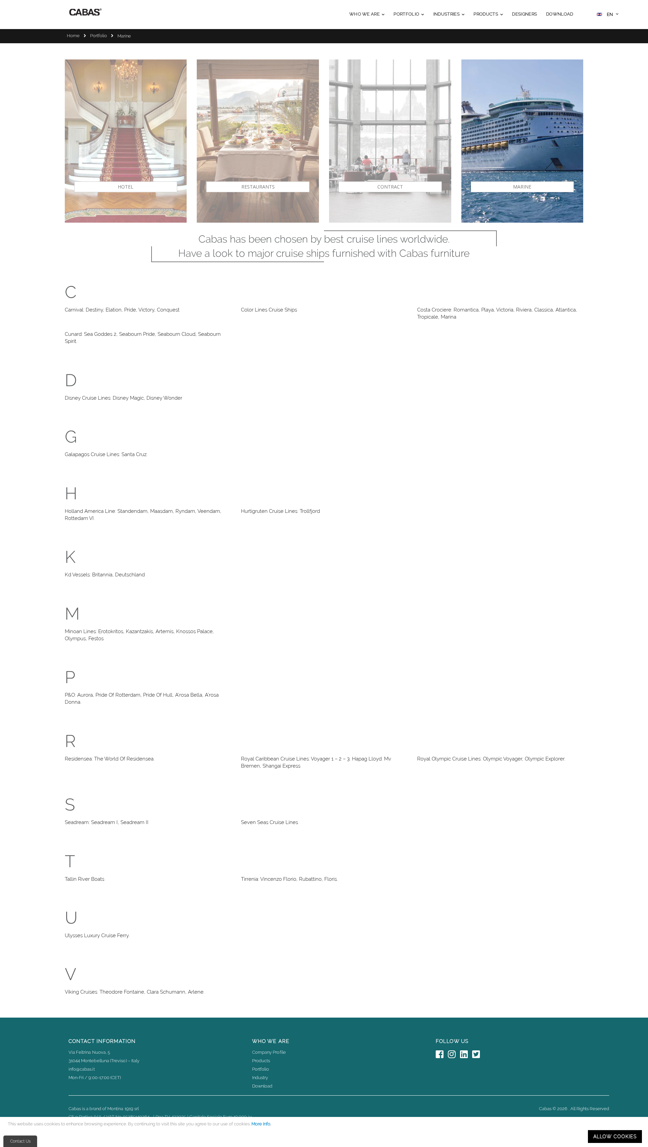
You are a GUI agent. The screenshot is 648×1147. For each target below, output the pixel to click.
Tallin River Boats (84, 879)
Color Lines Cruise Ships (269, 310)
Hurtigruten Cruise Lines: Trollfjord (280, 511)
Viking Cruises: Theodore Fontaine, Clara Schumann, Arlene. (135, 992)
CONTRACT (390, 186)
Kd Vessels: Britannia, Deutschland (105, 575)
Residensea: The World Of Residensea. (110, 759)
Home (73, 35)
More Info (260, 1123)
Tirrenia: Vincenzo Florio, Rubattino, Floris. (289, 879)
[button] (608, 15)
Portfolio (98, 35)
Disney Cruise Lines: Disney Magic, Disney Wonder (123, 398)
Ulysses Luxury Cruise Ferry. (97, 935)
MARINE (522, 186)
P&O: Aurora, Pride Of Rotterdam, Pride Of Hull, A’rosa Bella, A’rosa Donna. (142, 698)
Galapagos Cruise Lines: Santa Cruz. (106, 454)
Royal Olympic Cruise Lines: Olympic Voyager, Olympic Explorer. (491, 759)
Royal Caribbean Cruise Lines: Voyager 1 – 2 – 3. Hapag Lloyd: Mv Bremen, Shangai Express (316, 762)
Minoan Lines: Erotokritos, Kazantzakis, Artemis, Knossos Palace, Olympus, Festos (139, 635)
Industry (260, 1077)
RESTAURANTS (258, 186)
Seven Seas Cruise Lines (269, 822)
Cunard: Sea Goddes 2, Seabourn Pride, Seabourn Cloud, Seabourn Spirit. (143, 337)
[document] (325, 1132)
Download (262, 1086)
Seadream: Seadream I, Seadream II (106, 822)
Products (261, 1060)
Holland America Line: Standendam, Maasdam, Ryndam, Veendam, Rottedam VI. (143, 514)
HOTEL (125, 186)
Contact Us (20, 1141)
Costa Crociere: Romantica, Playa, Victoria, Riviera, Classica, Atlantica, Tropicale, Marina (497, 313)
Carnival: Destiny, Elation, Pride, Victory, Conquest (122, 310)
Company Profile (269, 1052)
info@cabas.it (82, 1069)
